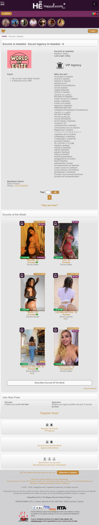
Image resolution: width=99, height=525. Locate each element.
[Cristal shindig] (24, 22)
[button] (55, 192)
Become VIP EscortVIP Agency (49, 430)
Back (7, 13)
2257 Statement (31, 481)
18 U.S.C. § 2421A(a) (47, 481)
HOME (4, 36)
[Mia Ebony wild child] (51, 22)
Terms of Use (19, 481)
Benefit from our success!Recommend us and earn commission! (49, 464)
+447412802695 (21, 186)
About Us (34, 479)
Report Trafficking (62, 483)
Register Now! (49, 413)
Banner (49, 479)
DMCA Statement (84, 481)
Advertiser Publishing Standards (42, 483)
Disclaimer (61, 481)
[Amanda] (60, 22)
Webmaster (63, 479)
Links (56, 479)
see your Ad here (90, 388)
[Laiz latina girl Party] (33, 22)
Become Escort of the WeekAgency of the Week (49, 447)
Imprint (9, 481)
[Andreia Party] (5, 22)
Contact (42, 479)
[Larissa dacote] (42, 22)
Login (92, 31)
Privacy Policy (71, 481)
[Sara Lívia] (15, 22)
